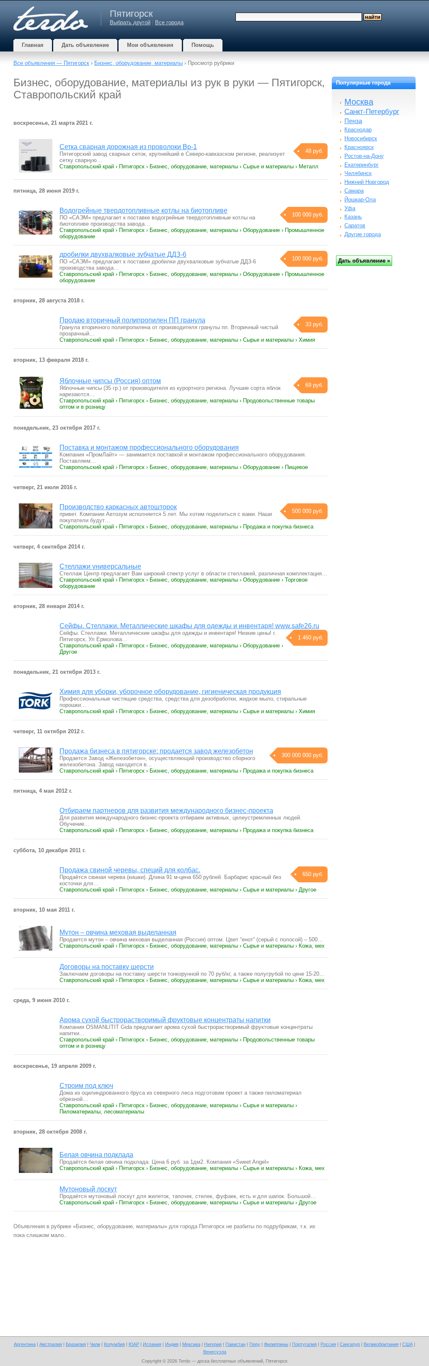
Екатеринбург (361, 165)
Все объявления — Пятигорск (51, 63)
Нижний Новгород (366, 182)
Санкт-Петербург (371, 112)
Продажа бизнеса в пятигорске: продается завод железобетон (156, 751)
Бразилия (76, 1344)
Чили (95, 1344)
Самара (354, 191)
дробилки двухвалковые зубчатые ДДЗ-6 (122, 254)
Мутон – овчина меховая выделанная (117, 932)
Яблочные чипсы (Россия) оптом (110, 380)
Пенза (353, 120)
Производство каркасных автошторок (118, 506)
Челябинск (358, 173)
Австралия (50, 1344)
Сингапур (350, 1344)
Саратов (354, 225)
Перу (254, 1344)
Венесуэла (214, 1351)
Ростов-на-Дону (364, 156)
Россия (328, 1344)
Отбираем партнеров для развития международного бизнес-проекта (166, 810)
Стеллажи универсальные (100, 566)
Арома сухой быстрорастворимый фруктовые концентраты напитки (165, 1019)
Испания (152, 1344)
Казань (353, 217)
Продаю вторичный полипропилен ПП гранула (132, 320)
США (407, 1344)
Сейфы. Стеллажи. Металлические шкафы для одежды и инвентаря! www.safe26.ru (189, 625)
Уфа (349, 208)
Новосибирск (360, 138)
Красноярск (359, 147)
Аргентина (25, 1344)
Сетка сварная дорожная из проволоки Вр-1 (128, 146)
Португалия (304, 1344)
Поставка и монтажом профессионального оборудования (149, 447)
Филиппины (276, 1344)
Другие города (362, 234)
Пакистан (235, 1344)
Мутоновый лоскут (88, 1189)
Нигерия (213, 1344)
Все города (169, 22)
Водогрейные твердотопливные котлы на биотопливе (143, 210)
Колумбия (114, 1344)
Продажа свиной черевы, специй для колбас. (129, 870)
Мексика (191, 1344)
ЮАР (134, 1344)
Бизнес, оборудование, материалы (138, 63)
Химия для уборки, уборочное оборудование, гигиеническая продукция (170, 691)
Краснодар (358, 129)
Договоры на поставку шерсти (106, 966)
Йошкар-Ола (360, 199)
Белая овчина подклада (96, 1154)
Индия (171, 1344)
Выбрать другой (130, 22)
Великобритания (381, 1344)
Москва (358, 101)
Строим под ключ (86, 1085)
